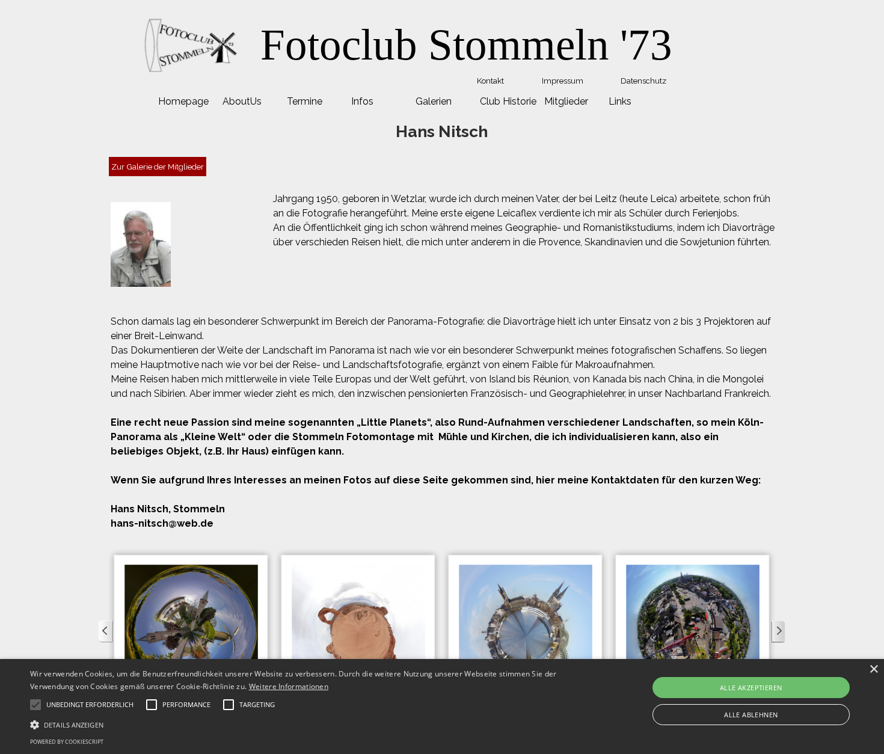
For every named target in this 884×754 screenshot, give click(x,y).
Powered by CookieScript (66, 742)
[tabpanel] (466, 45)
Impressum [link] (562, 80)
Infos (362, 101)
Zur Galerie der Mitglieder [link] (157, 166)
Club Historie (508, 101)
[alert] (442, 706)
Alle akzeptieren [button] (751, 687)
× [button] (873, 669)
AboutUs (242, 101)
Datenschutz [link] (643, 80)
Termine (304, 101)
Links (620, 101)
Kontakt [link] (490, 80)
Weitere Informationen (288, 686)
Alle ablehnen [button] (751, 714)
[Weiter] (778, 631)
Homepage (183, 101)
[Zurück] (106, 631)
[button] (191, 631)
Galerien (434, 101)
